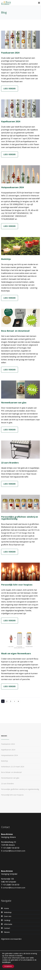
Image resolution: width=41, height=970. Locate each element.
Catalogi (7, 920)
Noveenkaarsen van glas (13, 402)
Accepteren (8, 966)
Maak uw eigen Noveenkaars (16, 653)
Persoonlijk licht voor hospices (16, 584)
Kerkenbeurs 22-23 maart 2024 (12, 767)
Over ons (7, 916)
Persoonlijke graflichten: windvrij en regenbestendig (19, 517)
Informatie (8, 924)
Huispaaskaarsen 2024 (12, 187)
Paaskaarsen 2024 (10, 52)
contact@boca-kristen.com (14, 851)
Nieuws (7, 932)
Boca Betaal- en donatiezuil (15, 330)
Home (6, 908)
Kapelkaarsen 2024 (10, 121)
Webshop (8, 912)
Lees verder (10, 88)
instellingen (6, 962)
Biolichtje (6, 259)
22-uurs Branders (10, 462)
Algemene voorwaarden (11, 939)
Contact (7, 928)
